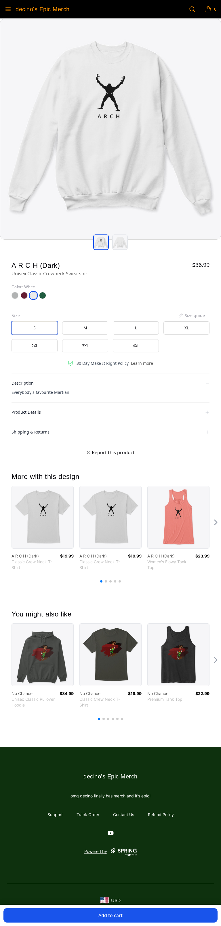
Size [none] (16, 315)
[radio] (35, 328)
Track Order (88, 814)
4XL (136, 345)
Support (55, 814)
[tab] (101, 242)
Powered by (95, 851)
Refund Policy (161, 814)
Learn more (142, 363)
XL (186, 328)
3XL (85, 345)
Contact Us (123, 814)
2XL (34, 345)
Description (23, 383)
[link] (42, 517)
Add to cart (110, 915)
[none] (191, 315)
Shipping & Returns (30, 432)
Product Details (26, 412)
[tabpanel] (110, 129)
